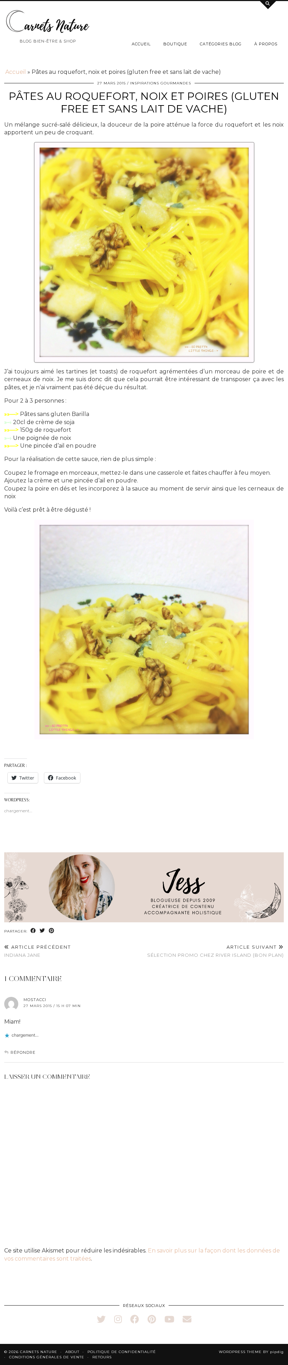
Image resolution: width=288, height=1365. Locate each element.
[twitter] (101, 1319)
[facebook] (134, 1319)
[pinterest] (152, 1319)
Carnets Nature (38, 1352)
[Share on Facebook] (33, 931)
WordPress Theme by (251, 1352)
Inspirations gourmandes (160, 83)
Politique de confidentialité (121, 1352)
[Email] (187, 1319)
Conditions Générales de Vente (46, 1357)
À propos (265, 43)
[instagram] (118, 1319)
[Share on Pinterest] (51, 931)
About (72, 1352)
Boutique (175, 43)
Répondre (23, 1052)
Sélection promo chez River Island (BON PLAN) (215, 951)
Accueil (141, 43)
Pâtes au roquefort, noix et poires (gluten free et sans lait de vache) (144, 102)
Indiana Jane (37, 951)
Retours (102, 1357)
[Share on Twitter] (42, 931)
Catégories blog (221, 43)
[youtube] (169, 1319)
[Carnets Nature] (48, 21)
